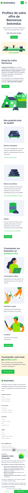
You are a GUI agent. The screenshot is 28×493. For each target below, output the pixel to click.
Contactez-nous (5, 425)
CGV (2, 432)
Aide (2, 423)
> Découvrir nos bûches (10, 157)
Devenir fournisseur (6, 421)
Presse (3, 419)
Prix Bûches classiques (6, 410)
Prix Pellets (4, 408)
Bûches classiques (5, 399)
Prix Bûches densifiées (6, 412)
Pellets (3, 397)
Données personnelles (6, 436)
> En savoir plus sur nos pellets (12, 231)
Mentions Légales (5, 438)
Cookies (3, 434)
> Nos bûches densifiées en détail (13, 195)
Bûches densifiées (5, 401)
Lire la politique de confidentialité (8, 486)
